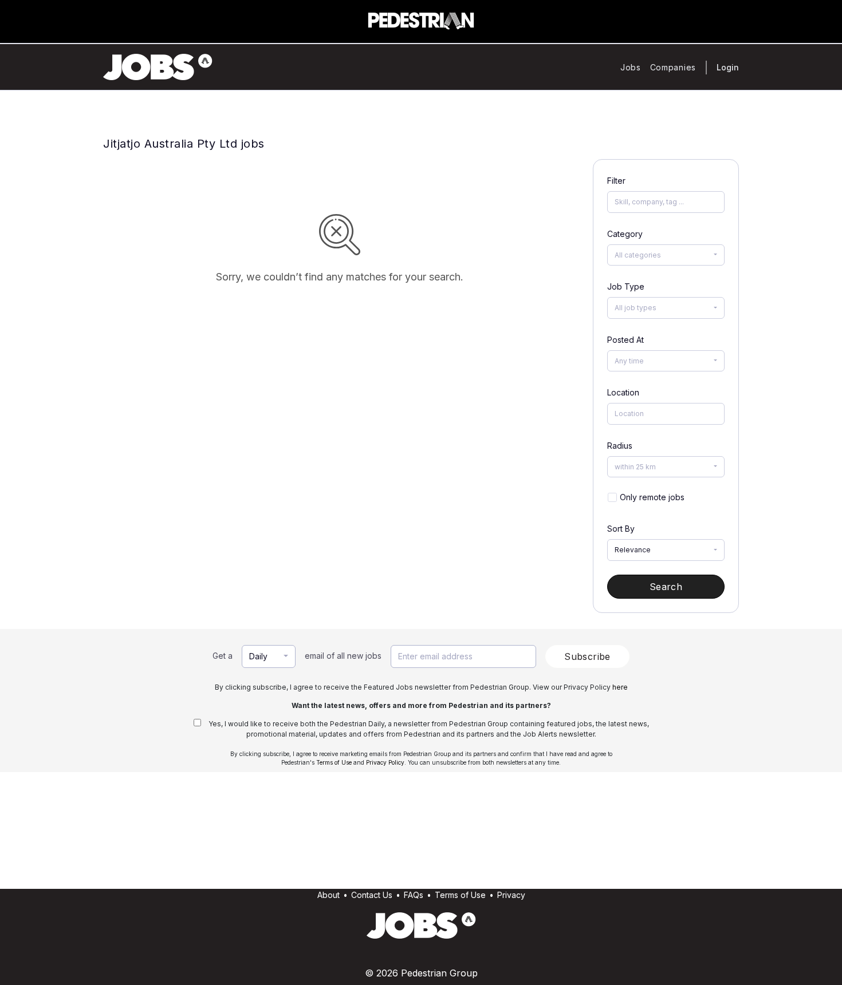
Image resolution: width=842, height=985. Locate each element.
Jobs (630, 67)
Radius (619, 445)
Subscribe (587, 656)
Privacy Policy (385, 762)
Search (666, 586)
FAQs (413, 895)
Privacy (511, 895)
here (620, 687)
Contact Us (371, 895)
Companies (673, 67)
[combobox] (666, 255)
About (328, 895)
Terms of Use (334, 762)
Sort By (621, 528)
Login (728, 67)
